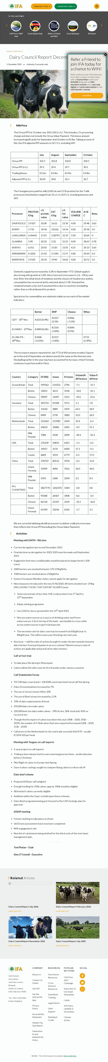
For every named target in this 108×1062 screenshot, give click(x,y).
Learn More (87, 95)
